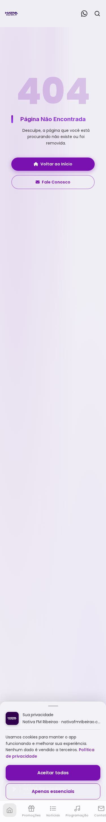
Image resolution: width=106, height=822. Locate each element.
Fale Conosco (56, 182)
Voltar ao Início (56, 164)
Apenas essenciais (53, 791)
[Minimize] (14, 792)
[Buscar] (97, 13)
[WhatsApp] (84, 13)
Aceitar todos (53, 772)
